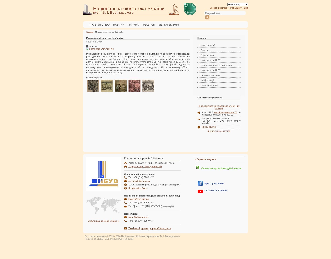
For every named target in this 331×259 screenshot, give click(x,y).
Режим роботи (209, 127)
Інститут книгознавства (219, 131)
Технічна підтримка (138, 228)
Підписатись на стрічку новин (216, 65)
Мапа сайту (236, 8)
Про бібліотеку (99, 24)
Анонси (204, 50)
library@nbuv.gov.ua (138, 199)
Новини (118, 24)
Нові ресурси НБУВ (211, 60)
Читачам (134, 24)
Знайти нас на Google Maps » (103, 221)
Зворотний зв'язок (219, 8)
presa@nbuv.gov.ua (138, 217)
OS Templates (126, 239)
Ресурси (149, 24)
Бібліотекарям (168, 24)
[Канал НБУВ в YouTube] (200, 192)
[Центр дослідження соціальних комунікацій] (200, 185)
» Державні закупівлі (205, 159)
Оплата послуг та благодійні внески (220, 168)
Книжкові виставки (210, 75)
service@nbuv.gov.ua (139, 181)
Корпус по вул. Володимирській (145, 166)
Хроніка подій (208, 45)
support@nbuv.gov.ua (160, 228)
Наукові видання (209, 85)
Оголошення (207, 55)
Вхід (246, 8)
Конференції (207, 80)
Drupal (100, 239)
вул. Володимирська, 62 (226, 112)
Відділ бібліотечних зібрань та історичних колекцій (219, 107)
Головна (89, 32)
